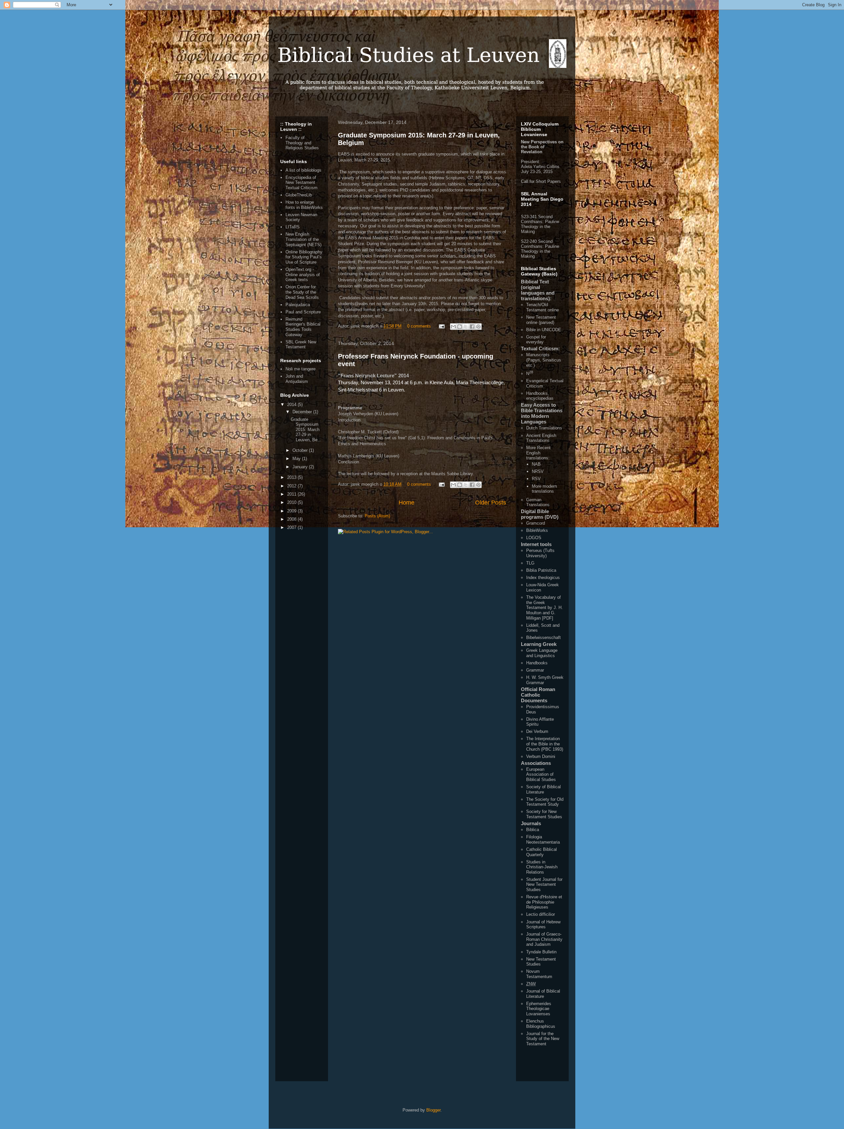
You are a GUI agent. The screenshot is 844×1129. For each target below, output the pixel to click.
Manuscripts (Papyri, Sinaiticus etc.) (543, 359)
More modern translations (544, 489)
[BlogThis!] (459, 326)
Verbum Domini (540, 756)
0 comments (419, 326)
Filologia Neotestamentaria (543, 839)
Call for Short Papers (541, 181)
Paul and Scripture (303, 311)
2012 (292, 485)
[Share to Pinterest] (478, 326)
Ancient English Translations (541, 438)
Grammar (535, 670)
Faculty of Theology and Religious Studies (302, 142)
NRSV (538, 471)
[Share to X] (466, 326)
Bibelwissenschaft (543, 637)
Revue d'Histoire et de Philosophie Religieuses (544, 902)
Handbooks (537, 662)
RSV (536, 478)
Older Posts (490, 502)
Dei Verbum (537, 731)
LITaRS (293, 226)
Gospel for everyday (536, 339)
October (300, 450)
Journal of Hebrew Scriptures (543, 924)
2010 (292, 502)
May (297, 458)
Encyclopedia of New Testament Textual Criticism (301, 182)
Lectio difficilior (540, 914)
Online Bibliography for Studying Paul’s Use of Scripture (304, 257)
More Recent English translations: (538, 452)
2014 (292, 404)
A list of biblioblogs (303, 170)
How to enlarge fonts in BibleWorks (304, 205)
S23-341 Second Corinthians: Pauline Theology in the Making (540, 224)
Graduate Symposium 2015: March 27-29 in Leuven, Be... (306, 429)
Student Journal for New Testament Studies (544, 884)
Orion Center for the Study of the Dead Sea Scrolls (302, 292)
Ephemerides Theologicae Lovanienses (538, 1008)
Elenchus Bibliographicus (540, 1024)
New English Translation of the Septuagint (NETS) (303, 239)
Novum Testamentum (539, 974)
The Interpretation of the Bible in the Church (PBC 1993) (544, 743)
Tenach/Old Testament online (542, 307)
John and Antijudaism (297, 379)
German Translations (538, 502)
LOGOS (533, 537)
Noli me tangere (301, 368)
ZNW (531, 983)
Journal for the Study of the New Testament (542, 1038)
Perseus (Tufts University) (540, 553)
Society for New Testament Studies (544, 814)
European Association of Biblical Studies (541, 774)
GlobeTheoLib (299, 194)
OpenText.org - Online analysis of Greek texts (303, 274)
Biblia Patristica (541, 570)
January (300, 466)
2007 (292, 527)
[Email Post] (441, 326)
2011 (292, 494)
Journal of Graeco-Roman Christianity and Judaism (544, 939)
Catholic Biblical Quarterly (541, 852)
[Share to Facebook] (472, 326)
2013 (292, 477)
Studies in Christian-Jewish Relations (542, 867)
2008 (292, 519)
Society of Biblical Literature (543, 789)
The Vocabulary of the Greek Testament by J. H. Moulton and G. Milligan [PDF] (544, 607)
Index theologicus (543, 577)
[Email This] (453, 326)
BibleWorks (537, 530)
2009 (292, 510)
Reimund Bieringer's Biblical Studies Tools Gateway (303, 327)
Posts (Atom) (377, 515)
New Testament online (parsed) (541, 320)
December (302, 411)
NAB (536, 464)
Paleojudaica (298, 304)
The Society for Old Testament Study (544, 802)
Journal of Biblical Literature (543, 994)
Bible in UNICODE (543, 329)
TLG (530, 563)
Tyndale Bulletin (541, 951)
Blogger (433, 1110)
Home (406, 502)
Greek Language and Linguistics (542, 653)
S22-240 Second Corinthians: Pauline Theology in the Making (540, 249)
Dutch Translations (544, 427)
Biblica (532, 829)
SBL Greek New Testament (301, 344)
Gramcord (535, 523)
